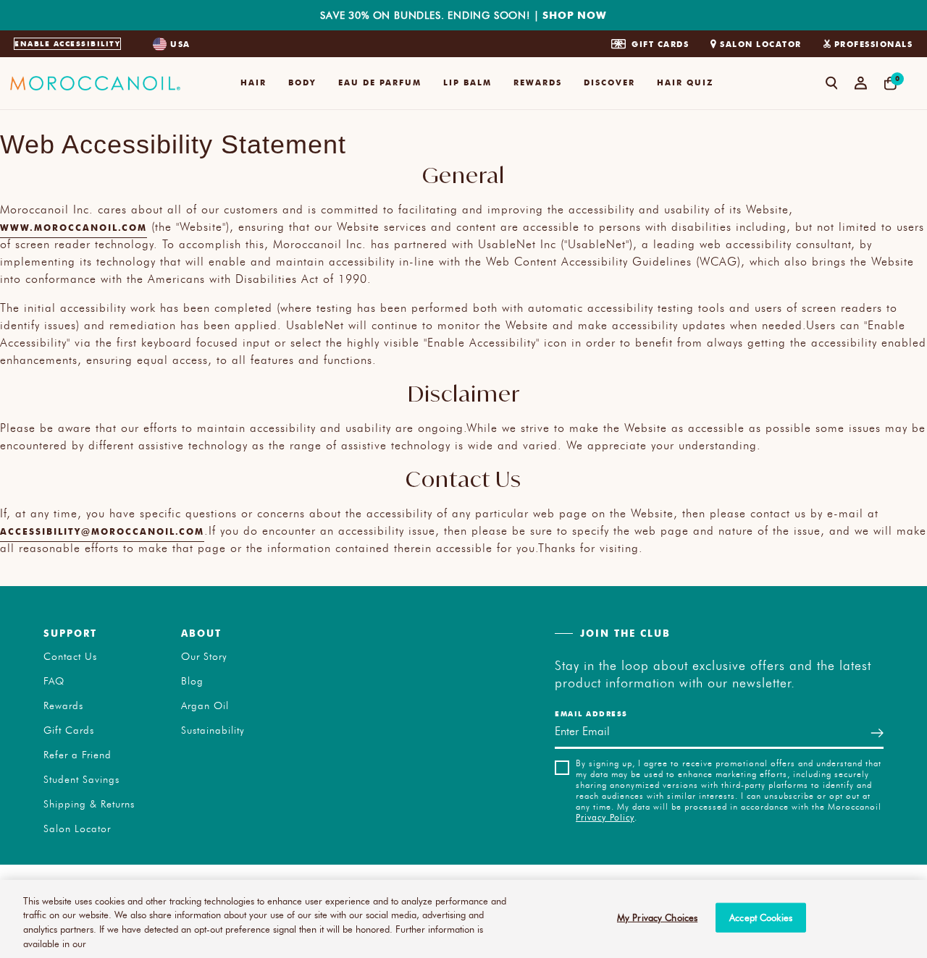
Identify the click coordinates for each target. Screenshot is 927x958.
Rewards (63, 705)
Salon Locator (761, 43)
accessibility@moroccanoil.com (102, 531)
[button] (253, 83)
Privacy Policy (605, 817)
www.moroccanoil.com (73, 227)
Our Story (204, 656)
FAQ (53, 680)
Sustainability (213, 730)
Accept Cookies (760, 917)
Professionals (873, 43)
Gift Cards (660, 43)
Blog (192, 680)
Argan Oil (205, 705)
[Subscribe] (877, 733)
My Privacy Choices (657, 917)
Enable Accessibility (67, 43)
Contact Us (70, 656)
